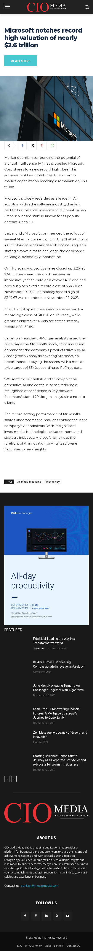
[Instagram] (36, 916)
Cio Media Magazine (29, 481)
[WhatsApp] (52, 145)
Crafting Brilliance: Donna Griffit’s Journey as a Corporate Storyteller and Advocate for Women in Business (59, 760)
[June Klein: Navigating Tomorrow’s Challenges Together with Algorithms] (17, 692)
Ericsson (39, 648)
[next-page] (14, 779)
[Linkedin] (46, 916)
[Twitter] (32, 145)
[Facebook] (22, 145)
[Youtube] (68, 916)
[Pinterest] (42, 145)
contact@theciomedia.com (40, 885)
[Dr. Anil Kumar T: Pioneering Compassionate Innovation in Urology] (17, 669)
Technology (52, 481)
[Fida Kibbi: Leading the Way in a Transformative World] (17, 646)
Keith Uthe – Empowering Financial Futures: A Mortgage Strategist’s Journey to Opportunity (56, 713)
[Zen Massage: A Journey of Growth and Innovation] (17, 739)
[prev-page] (7, 779)
